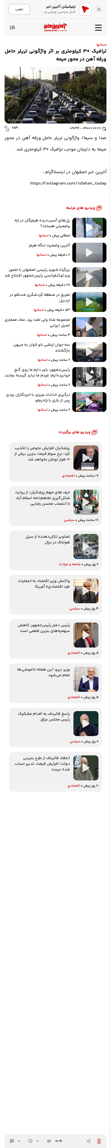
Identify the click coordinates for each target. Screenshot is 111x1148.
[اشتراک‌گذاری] (88, 1141)
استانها (101, 45)
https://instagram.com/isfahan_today (68, 183)
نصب (19, 9)
